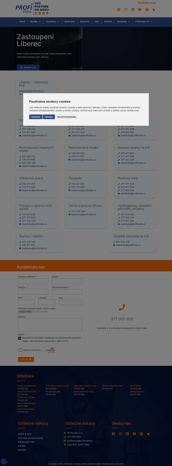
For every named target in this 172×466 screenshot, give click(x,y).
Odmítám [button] (49, 117)
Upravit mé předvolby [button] (66, 117)
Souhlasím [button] (35, 117)
